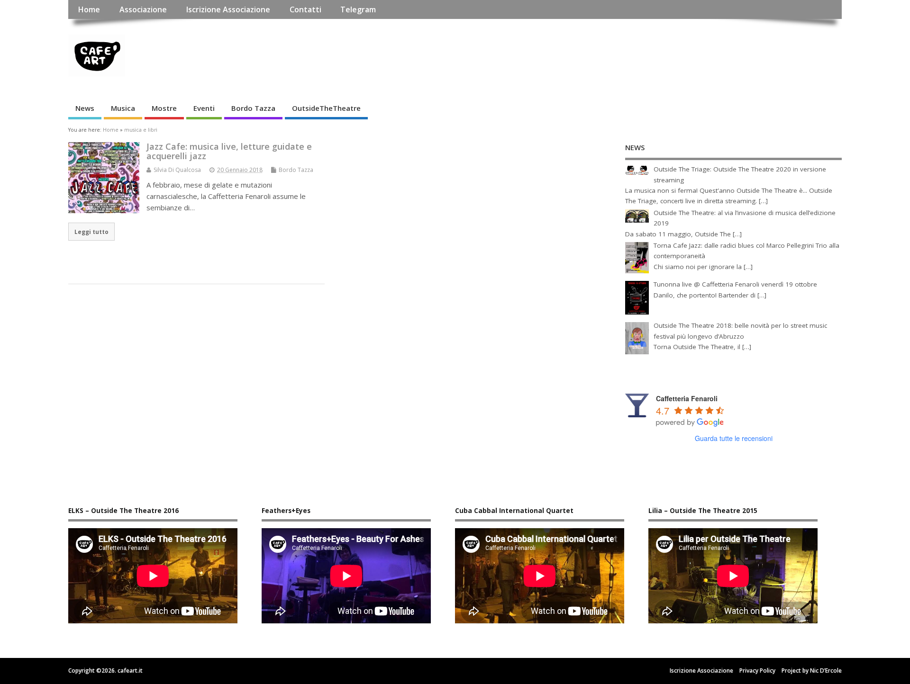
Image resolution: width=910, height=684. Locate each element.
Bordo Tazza (253, 108)
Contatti (305, 9)
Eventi (204, 108)
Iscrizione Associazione (228, 9)
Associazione (143, 9)
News (84, 108)
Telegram (358, 9)
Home (89, 9)
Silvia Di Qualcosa (177, 170)
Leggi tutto (91, 231)
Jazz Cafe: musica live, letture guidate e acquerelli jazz (229, 151)
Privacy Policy (757, 670)
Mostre (164, 108)
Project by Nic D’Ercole (812, 670)
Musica (123, 108)
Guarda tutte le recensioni (734, 438)
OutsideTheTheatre (326, 108)
